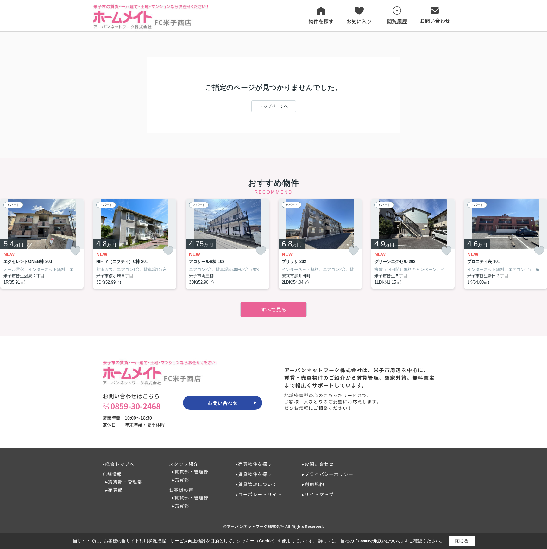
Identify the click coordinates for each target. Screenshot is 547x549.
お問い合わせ (222, 403)
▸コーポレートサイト (259, 494)
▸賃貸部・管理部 (123, 481)
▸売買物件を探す (254, 464)
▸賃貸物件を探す (254, 474)
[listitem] (134, 244)
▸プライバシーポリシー (327, 474)
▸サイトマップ (318, 494)
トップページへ (273, 106)
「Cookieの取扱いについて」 (379, 541)
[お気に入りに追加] (75, 251)
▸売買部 (114, 490)
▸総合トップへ (119, 464)
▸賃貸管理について (256, 484)
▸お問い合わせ (318, 464)
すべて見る (273, 309)
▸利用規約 (313, 484)
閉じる (461, 540)
